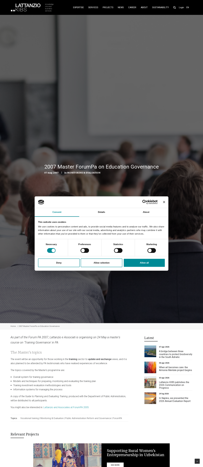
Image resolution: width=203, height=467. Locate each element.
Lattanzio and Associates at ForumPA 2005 (66, 407)
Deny (59, 262)
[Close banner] (164, 202)
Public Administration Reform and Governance (88, 418)
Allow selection (102, 262)
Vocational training (29, 418)
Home (13, 326)
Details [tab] (101, 212)
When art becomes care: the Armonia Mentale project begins (175, 369)
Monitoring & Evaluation (52, 418)
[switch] (85, 250)
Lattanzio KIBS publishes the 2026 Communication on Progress (174, 385)
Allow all (144, 262)
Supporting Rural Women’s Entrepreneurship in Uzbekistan (135, 452)
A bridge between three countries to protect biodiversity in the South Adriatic (175, 354)
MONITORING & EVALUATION (83, 172)
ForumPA (117, 418)
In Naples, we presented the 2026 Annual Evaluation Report (175, 399)
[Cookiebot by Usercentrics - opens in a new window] (145, 202)
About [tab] (146, 212)
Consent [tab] (56, 212)
